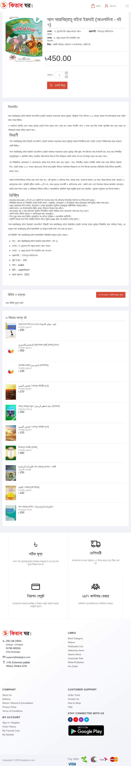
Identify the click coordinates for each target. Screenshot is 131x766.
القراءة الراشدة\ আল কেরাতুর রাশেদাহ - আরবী (37, 466)
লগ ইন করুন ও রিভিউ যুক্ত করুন (111, 295)
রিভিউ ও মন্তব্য (16, 294)
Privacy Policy (9, 707)
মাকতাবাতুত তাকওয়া (25, 510)
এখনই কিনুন (59, 85)
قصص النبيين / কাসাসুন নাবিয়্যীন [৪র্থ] (33, 426)
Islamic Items (74, 654)
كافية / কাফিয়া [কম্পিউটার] (28, 487)
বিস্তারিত (13, 106)
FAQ (70, 707)
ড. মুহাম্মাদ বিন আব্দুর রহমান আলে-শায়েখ (34, 245)
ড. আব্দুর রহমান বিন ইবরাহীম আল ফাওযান (35, 250)
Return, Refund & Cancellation (17, 703)
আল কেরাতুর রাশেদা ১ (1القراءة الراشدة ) (35, 506)
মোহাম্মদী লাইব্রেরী (24, 470)
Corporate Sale (75, 658)
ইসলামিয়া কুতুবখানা (24, 327)
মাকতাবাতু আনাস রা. (25, 409)
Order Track (74, 695)
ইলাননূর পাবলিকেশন (105, 31)
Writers (71, 642)
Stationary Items (76, 650)
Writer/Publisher (76, 662)
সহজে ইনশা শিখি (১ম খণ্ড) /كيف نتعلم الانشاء (37, 324)
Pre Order (73, 666)
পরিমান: (50, 75)
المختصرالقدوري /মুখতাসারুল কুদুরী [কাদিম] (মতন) (38, 344)
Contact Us (73, 699)
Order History (9, 726)
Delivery (6, 699)
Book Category (75, 638)
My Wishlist (8, 734)
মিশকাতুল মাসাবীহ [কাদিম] (27, 447)
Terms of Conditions (12, 711)
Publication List (75, 646)
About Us (7, 695)
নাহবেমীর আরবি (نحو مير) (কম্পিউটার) (33, 365)
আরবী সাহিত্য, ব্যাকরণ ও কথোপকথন (67, 44)
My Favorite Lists (11, 730)
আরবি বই (86, 44)
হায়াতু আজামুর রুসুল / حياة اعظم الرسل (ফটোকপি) (39, 406)
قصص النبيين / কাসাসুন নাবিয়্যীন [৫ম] (33, 385)
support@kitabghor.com (18, 657)
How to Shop (74, 703)
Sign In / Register (11, 722)
